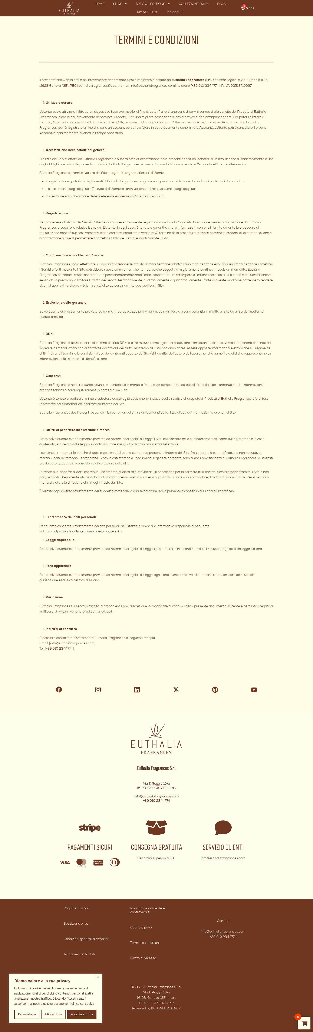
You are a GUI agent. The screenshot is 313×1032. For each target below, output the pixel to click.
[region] (55, 998)
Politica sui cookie (81, 1004)
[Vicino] (97, 977)
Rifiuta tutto (53, 1014)
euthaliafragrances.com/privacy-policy (93, 531)
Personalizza (27, 1014)
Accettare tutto (82, 1014)
